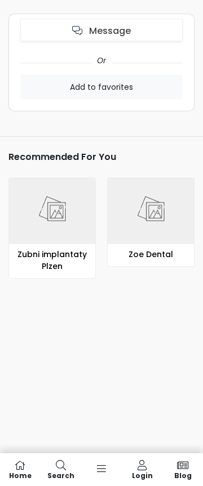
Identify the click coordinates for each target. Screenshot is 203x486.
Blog (183, 475)
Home (20, 475)
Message (109, 30)
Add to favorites (101, 87)
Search (60, 475)
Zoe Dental (151, 254)
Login (142, 475)
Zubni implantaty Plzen (52, 260)
